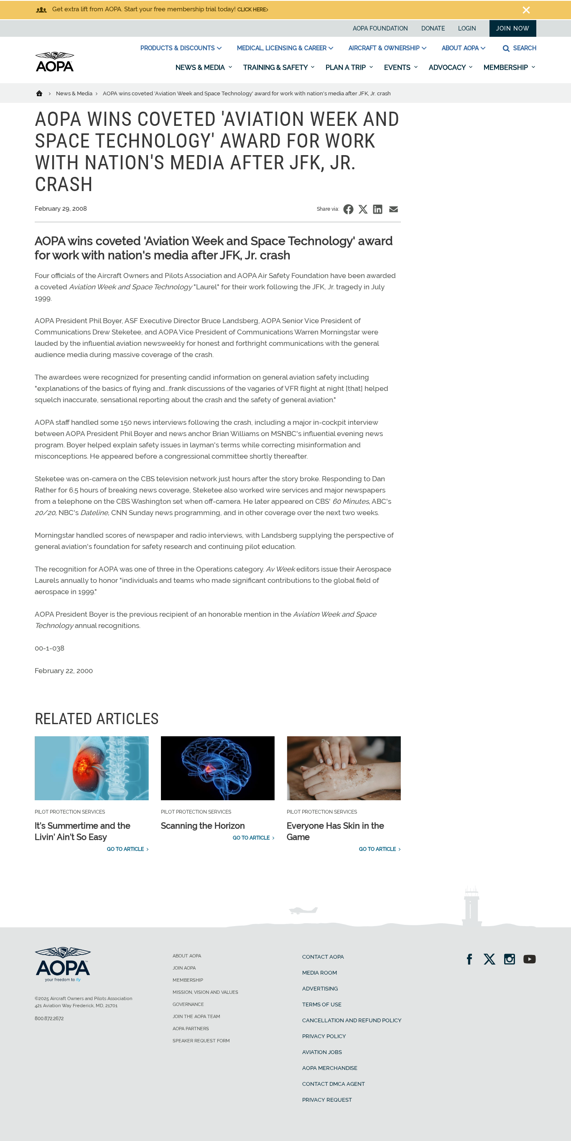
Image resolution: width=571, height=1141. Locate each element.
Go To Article (125, 849)
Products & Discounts (177, 48)
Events (398, 67)
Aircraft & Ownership (384, 48)
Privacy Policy (324, 1036)
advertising (320, 988)
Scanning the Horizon (203, 826)
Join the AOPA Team (196, 1016)
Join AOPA (184, 968)
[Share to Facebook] (348, 209)
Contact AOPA (323, 957)
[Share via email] (393, 209)
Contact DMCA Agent (333, 1084)
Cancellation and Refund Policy (352, 1020)
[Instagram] (512, 960)
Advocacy (448, 67)
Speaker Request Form (201, 1041)
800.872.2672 (49, 1018)
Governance (188, 1004)
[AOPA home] (55, 70)
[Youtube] (529, 960)
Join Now (513, 28)
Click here (251, 10)
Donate (433, 28)
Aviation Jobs (322, 1052)
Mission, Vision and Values (205, 992)
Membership (507, 67)
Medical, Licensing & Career (281, 48)
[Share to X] (363, 209)
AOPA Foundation (380, 28)
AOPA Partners (191, 1028)
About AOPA (460, 48)
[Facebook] (472, 960)
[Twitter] (492, 960)
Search (524, 48)
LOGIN (467, 28)
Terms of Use (322, 1004)
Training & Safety (276, 67)
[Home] (44, 93)
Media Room (319, 973)
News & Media (201, 67)
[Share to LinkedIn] (377, 209)
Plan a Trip (346, 67)
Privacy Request (327, 1100)
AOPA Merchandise (329, 1068)
